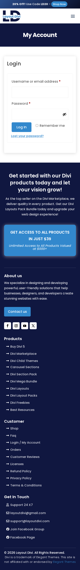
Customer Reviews (25, 457)
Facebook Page (22, 537)
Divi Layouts (19, 388)
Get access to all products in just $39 (40, 236)
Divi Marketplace (23, 353)
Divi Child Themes (24, 361)
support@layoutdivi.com (30, 521)
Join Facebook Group (27, 529)
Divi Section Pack (23, 374)
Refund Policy (20, 471)
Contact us (17, 311)
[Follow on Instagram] (16, 325)
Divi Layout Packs (23, 395)
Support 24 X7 (21, 505)
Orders (15, 449)
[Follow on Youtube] (24, 325)
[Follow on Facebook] (7, 325)
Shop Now (59, 4)
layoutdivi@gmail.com (28, 513)
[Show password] (64, 114)
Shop (14, 428)
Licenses (17, 464)
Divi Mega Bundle (23, 381)
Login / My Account (25, 442)
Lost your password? (27, 136)
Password (28, 103)
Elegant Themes (64, 562)
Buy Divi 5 (17, 346)
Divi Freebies (20, 402)
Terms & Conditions (26, 485)
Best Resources (22, 410)
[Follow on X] (33, 325)
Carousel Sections (24, 367)
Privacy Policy (20, 478)
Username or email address (40, 81)
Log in (22, 127)
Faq (13, 435)
